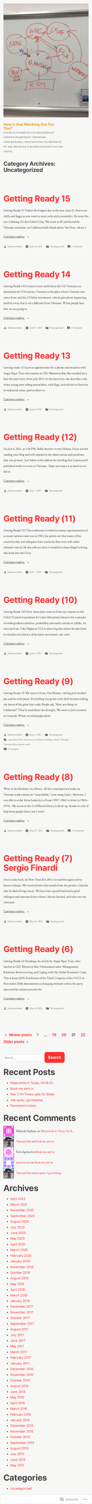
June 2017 (17, 1341)
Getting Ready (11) (39, 518)
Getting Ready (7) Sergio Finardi (38, 863)
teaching (48, 739)
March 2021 (18, 1205)
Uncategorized (57, 246)
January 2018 (20, 1301)
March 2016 (18, 1409)
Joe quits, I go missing (26, 1100)
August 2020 (19, 1222)
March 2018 (18, 1295)
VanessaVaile (23, 1141)
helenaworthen (15, 246)
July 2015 (17, 1454)
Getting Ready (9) (38, 681)
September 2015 (22, 1443)
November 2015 (21, 1431)
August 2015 (19, 1448)
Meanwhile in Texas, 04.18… (57, 1131)
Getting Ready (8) (38, 777)
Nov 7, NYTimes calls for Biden (32, 1094)
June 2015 (17, 1460)
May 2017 (17, 1346)
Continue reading (14, 237)
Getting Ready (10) (40, 600)
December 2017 (21, 1306)
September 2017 (22, 1324)
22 (83, 1034)
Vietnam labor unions (13, 744)
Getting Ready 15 (36, 198)
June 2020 (18, 1233)
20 (63, 1034)
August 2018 (19, 1278)
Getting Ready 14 (37, 274)
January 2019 (20, 1261)
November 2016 (21, 1375)
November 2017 (21, 1312)
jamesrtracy (23, 1162)
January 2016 (20, 1420)
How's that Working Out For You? (28, 126)
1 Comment (76, 246)
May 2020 (17, 1238)
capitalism (12, 739)
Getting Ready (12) (40, 437)
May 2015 (17, 1465)
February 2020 (20, 1256)
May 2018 (17, 1284)
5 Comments (78, 831)
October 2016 (20, 1380)
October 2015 (20, 1437)
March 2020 (19, 1250)
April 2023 (17, 1199)
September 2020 (22, 1216)
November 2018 (21, 1267)
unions (56, 739)
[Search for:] (24, 1058)
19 (54, 1034)
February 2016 (20, 1414)
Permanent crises (23, 1106)
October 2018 (20, 1273)
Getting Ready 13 (37, 355)
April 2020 (17, 1244)
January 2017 (19, 1363)
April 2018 (17, 1290)
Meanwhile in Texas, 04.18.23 (31, 1083)
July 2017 (17, 1335)
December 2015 (21, 1426)
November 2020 (22, 1210)
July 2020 (17, 1227)
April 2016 (17, 1403)
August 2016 (19, 1386)
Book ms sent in (22, 1089)
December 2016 (21, 1369)
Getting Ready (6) (38, 949)
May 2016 (17, 1397)
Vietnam (64, 739)
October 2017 (20, 1318)
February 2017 (20, 1358)
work (27, 744)
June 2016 (17, 1392)
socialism (38, 739)
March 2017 (18, 1352)
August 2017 (19, 1329)
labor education (25, 739)
